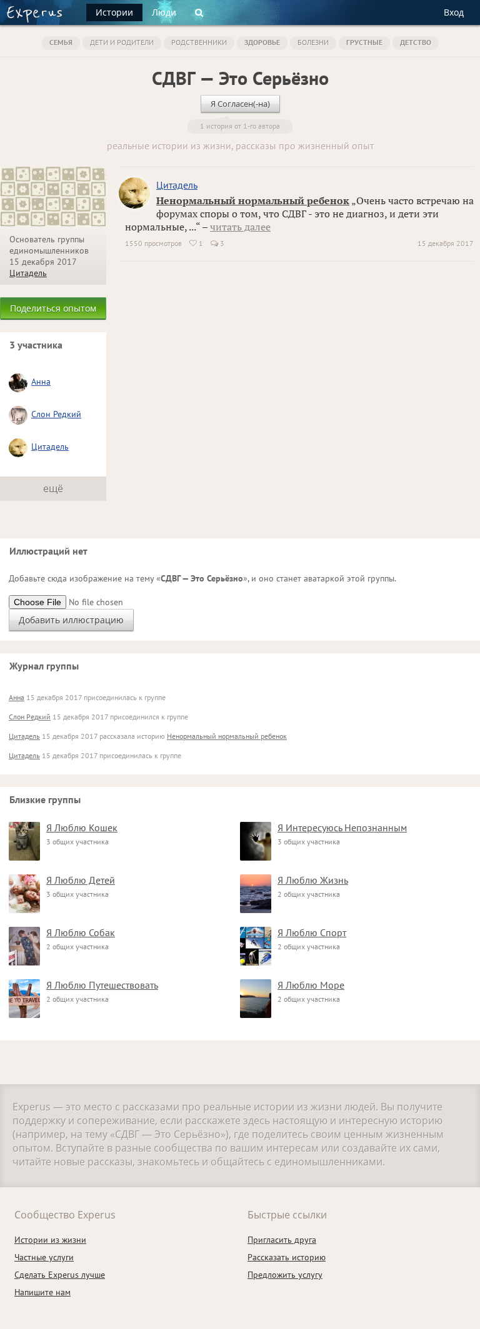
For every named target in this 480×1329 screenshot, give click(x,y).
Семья (60, 42)
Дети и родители (122, 42)
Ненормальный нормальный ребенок (252, 200)
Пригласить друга (282, 1239)
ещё (53, 488)
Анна (41, 381)
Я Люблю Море (311, 985)
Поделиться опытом (53, 308)
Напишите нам (42, 1292)
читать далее (240, 226)
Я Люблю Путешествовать (102, 985)
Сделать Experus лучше (59, 1274)
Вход (454, 12)
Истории (114, 12)
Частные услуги (44, 1257)
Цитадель (28, 273)
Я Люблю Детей (80, 880)
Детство (415, 42)
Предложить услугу (285, 1274)
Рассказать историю (287, 1257)
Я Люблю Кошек (82, 827)
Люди (164, 12)
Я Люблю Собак (80, 932)
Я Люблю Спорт (312, 932)
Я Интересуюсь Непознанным (342, 827)
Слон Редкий (56, 414)
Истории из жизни (50, 1239)
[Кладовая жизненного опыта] (34, 14)
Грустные (364, 42)
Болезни (313, 42)
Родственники (199, 42)
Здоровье (262, 42)
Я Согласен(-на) (240, 103)
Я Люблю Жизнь (313, 880)
